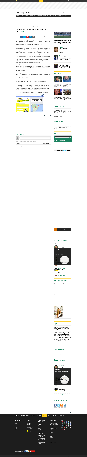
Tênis (66, 15)
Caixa (55, 329)
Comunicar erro (47, 115)
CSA (62, 426)
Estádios (66, 332)
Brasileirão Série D (41, 442)
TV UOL (58, 0)
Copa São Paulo (41, 444)
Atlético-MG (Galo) (64, 422)
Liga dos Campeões (66, 335)
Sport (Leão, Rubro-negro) (62, 429)
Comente (22, 31)
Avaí (66, 422)
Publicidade (56, 340)
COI (62, 329)
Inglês (51, 434)
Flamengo (55, 334)
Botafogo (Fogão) (70, 422)
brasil (64, 328)
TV (54, 341)
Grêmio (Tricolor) (62, 428)
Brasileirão (67, 328)
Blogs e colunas (60, 240)
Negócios (67, 337)
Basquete (59, 15)
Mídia (63, 337)
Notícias (37, 0)
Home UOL (17, 415)
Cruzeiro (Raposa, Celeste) (70, 424)
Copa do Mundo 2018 (53, 444)
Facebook (55, 407)
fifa (68, 332)
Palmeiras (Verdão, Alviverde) (66, 428)
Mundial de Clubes (53, 442)
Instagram (65, 407)
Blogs (22, 15)
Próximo (40, 26)
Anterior (26, 26)
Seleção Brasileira (32, 431)
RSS (29, 451)
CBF (57, 330)
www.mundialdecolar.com (36, 44)
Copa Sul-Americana (53, 423)
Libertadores (39, 15)
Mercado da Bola (32, 15)
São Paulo (69, 340)
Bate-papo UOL (61, 415)
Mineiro (39, 429)
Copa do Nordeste (41, 426)
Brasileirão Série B (41, 439)
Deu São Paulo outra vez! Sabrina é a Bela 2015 (62, 300)
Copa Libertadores (53, 422)
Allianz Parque (59, 327)
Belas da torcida (60, 281)
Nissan (55, 339)
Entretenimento (25, 415)
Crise (66, 331)
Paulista (45, 15)
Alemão (51, 431)
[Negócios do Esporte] (43, 21)
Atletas (59, 328)
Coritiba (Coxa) (68, 424)
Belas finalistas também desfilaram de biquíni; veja (67, 288)
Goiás (70, 426)
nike (70, 337)
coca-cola (60, 329)
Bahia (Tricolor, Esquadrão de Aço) (68, 422)
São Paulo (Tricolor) (70, 428)
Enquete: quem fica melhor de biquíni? (58, 288)
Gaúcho (39, 428)
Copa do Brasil (40, 443)
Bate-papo (33, 0)
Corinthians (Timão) (66, 424)
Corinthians (56, 331)
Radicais (16, 429)
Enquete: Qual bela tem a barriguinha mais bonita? (67, 312)
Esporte (41, 0)
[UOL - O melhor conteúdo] (17, 1)
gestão (63, 334)
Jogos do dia (29, 423)
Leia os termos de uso (19, 146)
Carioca (39, 424)
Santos (64, 340)
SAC (29, 0)
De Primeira (49, 15)
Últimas (18, 15)
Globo (67, 334)
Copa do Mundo (67, 329)
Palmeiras (57, 339)
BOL (61, 0)
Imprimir (42, 115)
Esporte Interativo (61, 332)
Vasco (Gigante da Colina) (64, 429)
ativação (62, 327)
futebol (59, 334)
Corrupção (61, 331)
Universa (49, 0)
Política (67, 339)
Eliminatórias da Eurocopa (54, 438)
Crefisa (64, 331)
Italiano (51, 436)
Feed (62, 407)
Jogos (54, 415)
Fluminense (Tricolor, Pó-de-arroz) (66, 426)
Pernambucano (40, 433)
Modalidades (18, 420)
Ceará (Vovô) (62, 424)
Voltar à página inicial (33, 26)
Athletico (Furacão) (62, 422)
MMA (54, 15)
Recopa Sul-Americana (54, 424)
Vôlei (63, 15)
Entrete (45, 0)
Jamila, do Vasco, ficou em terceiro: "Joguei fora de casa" (58, 312)
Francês (51, 433)
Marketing (57, 337)
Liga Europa (52, 429)
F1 (55, 15)
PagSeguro (65, 0)
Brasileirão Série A (41, 438)
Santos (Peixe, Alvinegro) (68, 428)
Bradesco (62, 328)
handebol (55, 335)
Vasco (56, 341)
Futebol (26, 15)
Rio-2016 (60, 340)
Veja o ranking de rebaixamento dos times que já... (64, 271)
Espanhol (51, 432)
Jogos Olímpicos (59, 335)
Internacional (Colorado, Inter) (64, 428)
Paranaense (40, 432)
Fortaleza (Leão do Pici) (68, 426)
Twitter (59, 407)
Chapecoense (64, 424)
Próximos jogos (29, 425)
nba (65, 337)
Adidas (55, 327)
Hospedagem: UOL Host (69, 456)
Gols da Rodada (29, 428)
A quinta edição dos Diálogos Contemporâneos (63, 248)
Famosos (54, 0)
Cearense (39, 425)
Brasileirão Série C (41, 441)
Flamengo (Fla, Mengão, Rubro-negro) (64, 426)
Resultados (29, 424)
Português (51, 437)
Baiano (39, 423)
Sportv (66, 340)
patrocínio (63, 339)
